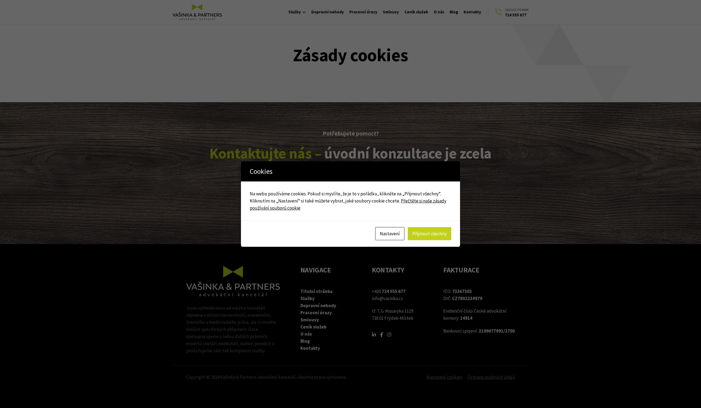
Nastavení (390, 234)
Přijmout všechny (429, 234)
